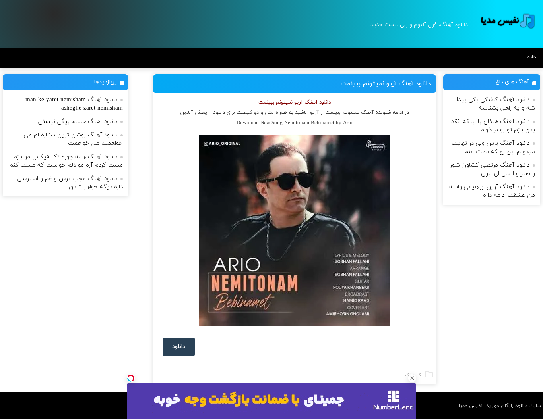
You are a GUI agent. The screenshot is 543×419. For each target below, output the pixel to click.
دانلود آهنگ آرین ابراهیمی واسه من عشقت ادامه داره (492, 191)
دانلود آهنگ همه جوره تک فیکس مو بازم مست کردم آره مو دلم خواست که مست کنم (66, 161)
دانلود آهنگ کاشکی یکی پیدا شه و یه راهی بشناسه (496, 104)
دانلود (178, 346)
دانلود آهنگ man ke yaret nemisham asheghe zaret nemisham (74, 104)
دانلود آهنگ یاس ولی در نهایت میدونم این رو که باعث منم (493, 147)
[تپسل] (131, 378)
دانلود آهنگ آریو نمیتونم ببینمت (386, 83)
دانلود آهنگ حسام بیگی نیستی (77, 121)
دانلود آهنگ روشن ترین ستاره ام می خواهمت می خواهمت (73, 139)
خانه (531, 57)
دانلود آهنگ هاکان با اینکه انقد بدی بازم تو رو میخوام (493, 125)
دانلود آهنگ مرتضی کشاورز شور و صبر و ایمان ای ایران (492, 169)
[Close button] (412, 378)
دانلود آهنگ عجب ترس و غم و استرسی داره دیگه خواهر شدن (70, 183)
